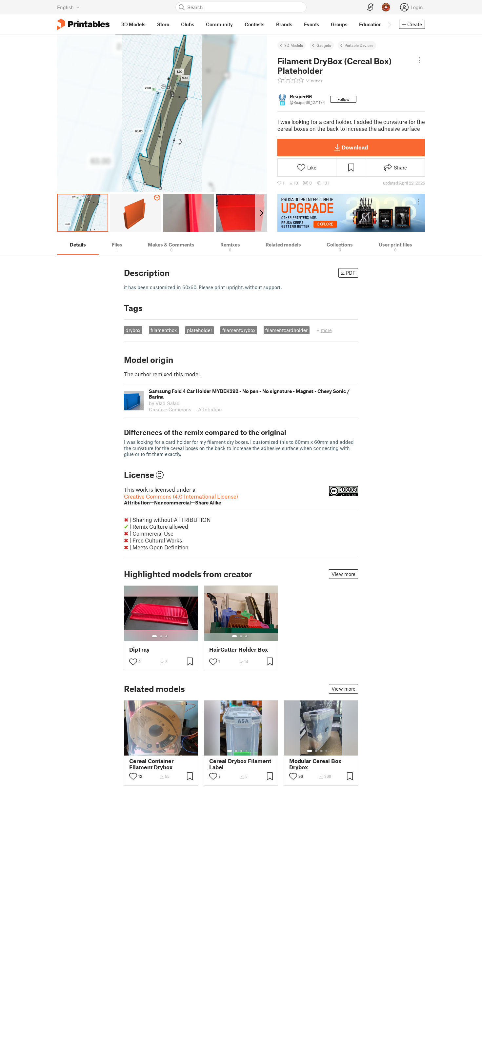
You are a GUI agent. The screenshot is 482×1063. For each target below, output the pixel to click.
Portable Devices (359, 45)
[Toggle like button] (133, 662)
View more (343, 574)
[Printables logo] (83, 24)
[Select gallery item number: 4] (246, 751)
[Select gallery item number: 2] (161, 636)
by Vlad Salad (164, 403)
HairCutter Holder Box (238, 649)
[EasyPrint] (370, 7)
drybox (133, 330)
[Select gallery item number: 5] (251, 751)
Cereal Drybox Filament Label (240, 764)
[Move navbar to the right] (389, 24)
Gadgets (323, 45)
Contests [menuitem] (254, 24)
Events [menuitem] (311, 24)
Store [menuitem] (163, 24)
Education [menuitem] (370, 24)
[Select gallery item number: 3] (166, 636)
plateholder (199, 330)
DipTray (139, 649)
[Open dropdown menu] (419, 60)
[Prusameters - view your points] (386, 7)
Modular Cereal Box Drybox (315, 764)
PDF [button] (350, 273)
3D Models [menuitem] (133, 24)
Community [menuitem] (219, 24)
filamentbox (164, 330)
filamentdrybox (238, 330)
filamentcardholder (286, 330)
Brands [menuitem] (284, 24)
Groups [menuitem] (339, 24)
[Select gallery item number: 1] (154, 636)
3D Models (293, 45)
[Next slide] (261, 213)
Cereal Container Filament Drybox (151, 764)
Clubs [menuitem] (187, 24)
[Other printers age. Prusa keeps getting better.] (351, 213)
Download (355, 147)
